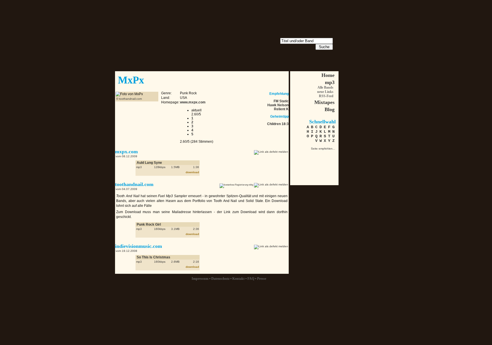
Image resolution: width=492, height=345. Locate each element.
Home (328, 75)
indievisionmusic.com (138, 246)
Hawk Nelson (278, 105)
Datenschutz (220, 279)
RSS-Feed (326, 96)
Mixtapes (324, 102)
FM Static (281, 101)
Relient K (281, 109)
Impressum (200, 279)
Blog (330, 109)
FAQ (250, 279)
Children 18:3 (278, 124)
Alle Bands (325, 87)
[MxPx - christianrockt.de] (300, 155)
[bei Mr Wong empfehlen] (320, 155)
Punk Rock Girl (149, 224)
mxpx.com (126, 151)
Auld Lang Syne (149, 163)
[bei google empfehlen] (320, 165)
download (192, 172)
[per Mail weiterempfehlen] (310, 155)
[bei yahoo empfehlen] (330, 165)
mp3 (330, 82)
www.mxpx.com (193, 102)
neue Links (325, 92)
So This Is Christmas (153, 257)
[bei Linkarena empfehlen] (330, 155)
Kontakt (238, 279)
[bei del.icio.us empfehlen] (310, 165)
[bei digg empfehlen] (300, 165)
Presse (261, 279)
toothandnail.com (134, 184)
